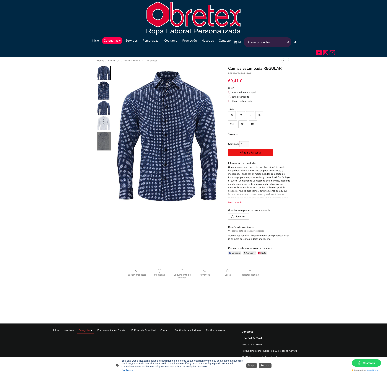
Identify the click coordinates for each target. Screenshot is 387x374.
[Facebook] (319, 52)
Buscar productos (136, 274)
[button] (238, 217)
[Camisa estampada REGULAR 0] (104, 73)
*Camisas (152, 60)
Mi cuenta (159, 274)
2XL (232, 124)
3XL (243, 124)
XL (259, 115)
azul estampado (240, 96)
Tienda (100, 60)
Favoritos (205, 274)
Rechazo (265, 365)
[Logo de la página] (193, 18)
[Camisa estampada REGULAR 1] (104, 90)
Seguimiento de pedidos (182, 276)
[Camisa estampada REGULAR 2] (104, 108)
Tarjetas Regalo (250, 274)
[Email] (332, 52)
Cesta (227, 274)
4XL (253, 124)
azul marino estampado (244, 92)
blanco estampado (242, 101)
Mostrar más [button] (235, 202)
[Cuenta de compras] (295, 42)
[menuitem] (284, 60)
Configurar (127, 370)
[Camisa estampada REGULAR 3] (104, 123)
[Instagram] (325, 52)
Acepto (251, 365)
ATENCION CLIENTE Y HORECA (125, 60)
